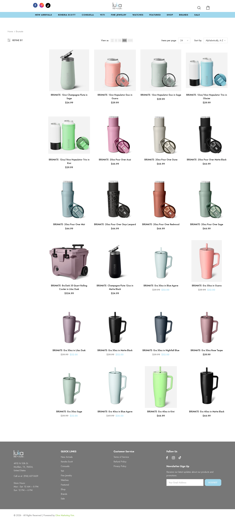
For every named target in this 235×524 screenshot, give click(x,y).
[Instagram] (41, 5)
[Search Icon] (199, 7)
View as (105, 40)
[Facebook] (35, 5)
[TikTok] (48, 5)
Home (10, 31)
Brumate (19, 31)
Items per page (168, 40)
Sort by (198, 40)
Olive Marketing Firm (64, 515)
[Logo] (117, 6)
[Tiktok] (179, 457)
